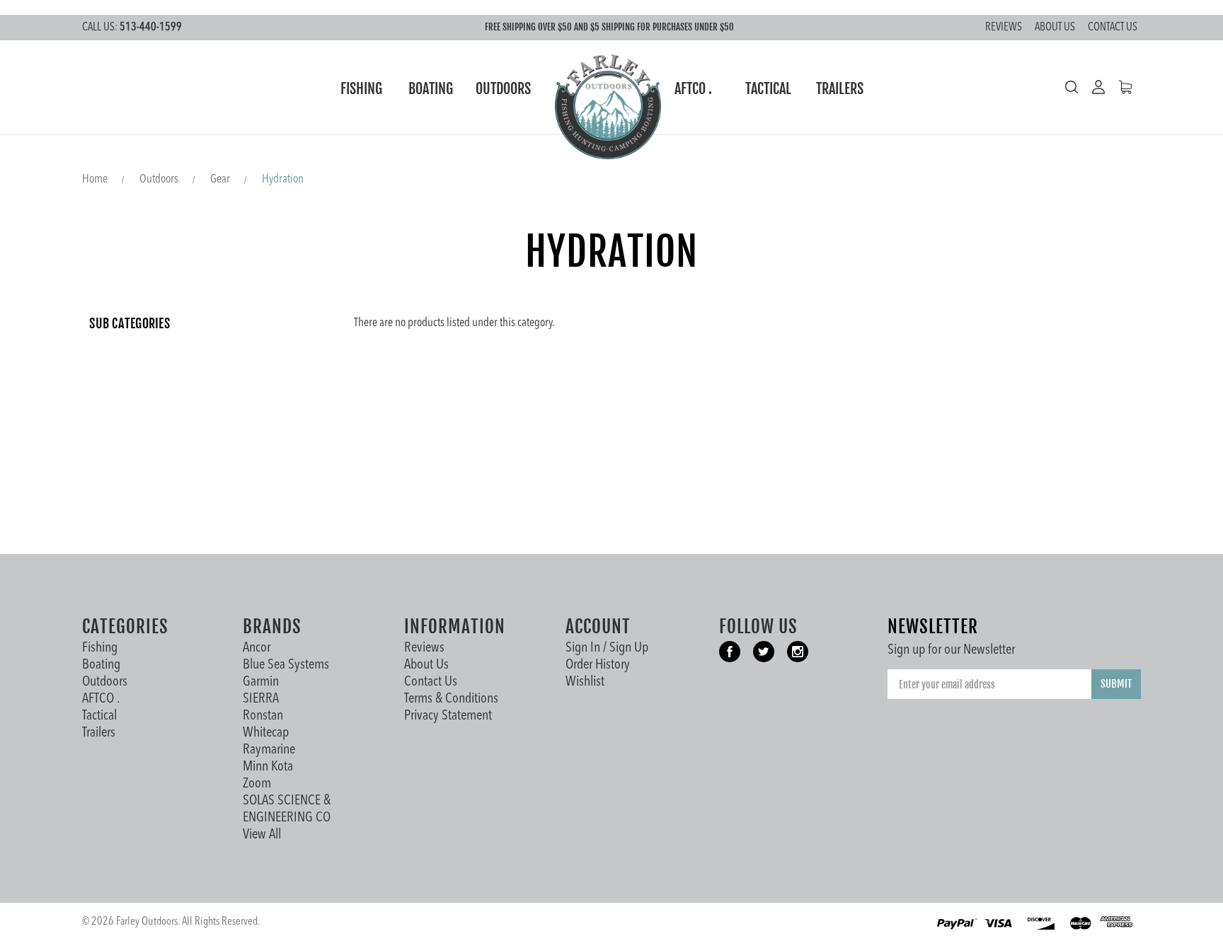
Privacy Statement (448, 716)
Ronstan (263, 716)
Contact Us (1112, 27)
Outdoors (503, 89)
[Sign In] (1091, 87)
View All (262, 835)
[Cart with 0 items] (1118, 87)
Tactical (768, 89)
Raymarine (269, 750)
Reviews (1003, 27)
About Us (1055, 27)
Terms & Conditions (451, 699)
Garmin (261, 682)
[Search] (1071, 87)
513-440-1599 (132, 27)
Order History (597, 665)
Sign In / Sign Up (606, 648)
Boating (430, 89)
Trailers (839, 89)
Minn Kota (268, 767)
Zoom (257, 784)
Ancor (256, 648)
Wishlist (584, 682)
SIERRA (261, 699)
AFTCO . (693, 89)
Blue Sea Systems (286, 665)
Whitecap (266, 733)
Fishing (361, 89)
